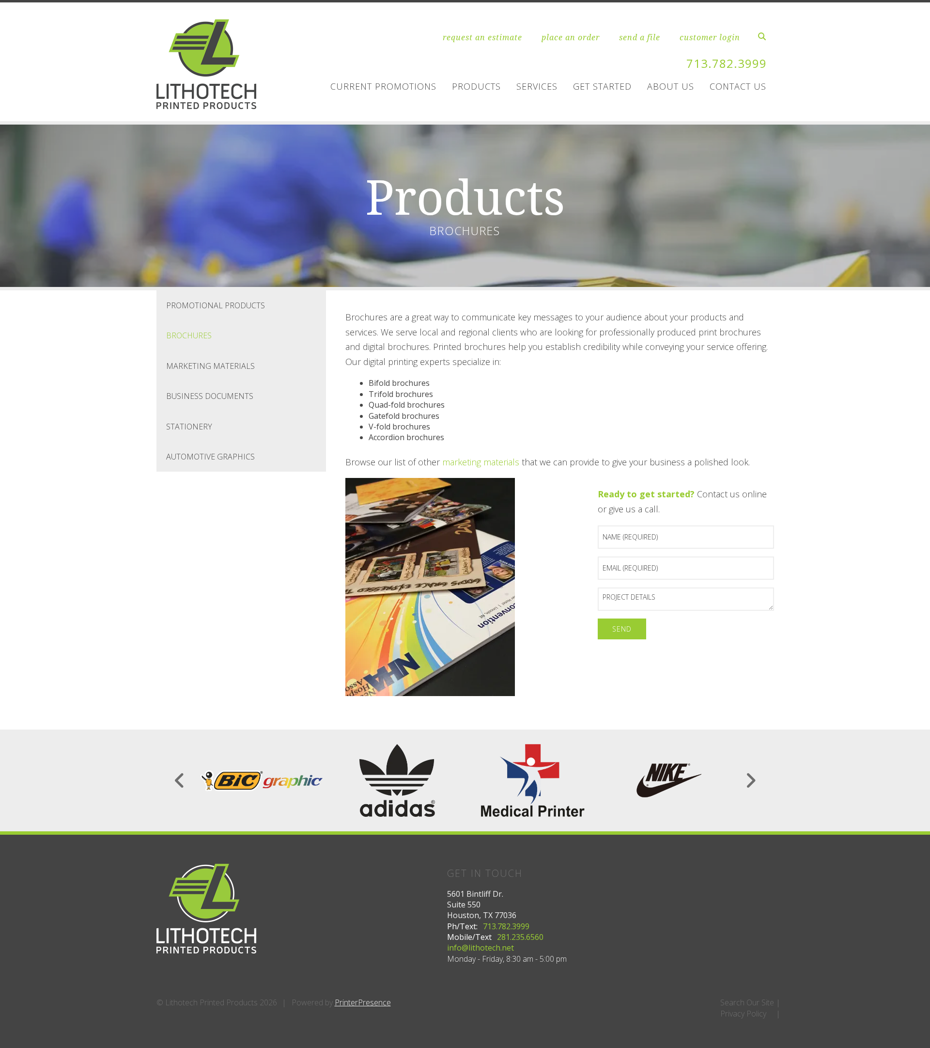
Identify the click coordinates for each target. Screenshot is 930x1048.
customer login (710, 37)
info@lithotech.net (480, 947)
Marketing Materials (210, 366)
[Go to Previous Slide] (180, 780)
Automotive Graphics (210, 456)
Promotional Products (215, 305)
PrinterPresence (363, 1002)
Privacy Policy (743, 1013)
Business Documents (209, 396)
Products (476, 86)
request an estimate (482, 37)
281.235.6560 (520, 937)
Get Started (602, 86)
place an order (571, 37)
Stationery (189, 426)
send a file (639, 37)
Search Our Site (747, 1002)
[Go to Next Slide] (750, 780)
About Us (670, 86)
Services (537, 86)
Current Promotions (383, 86)
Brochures (189, 335)
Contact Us (738, 86)
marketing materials (480, 462)
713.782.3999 (726, 63)
